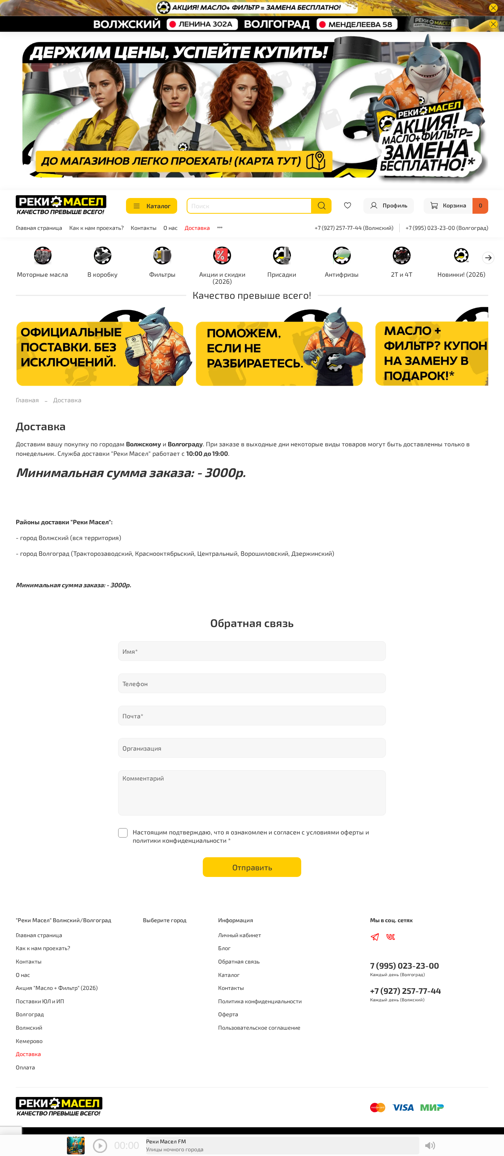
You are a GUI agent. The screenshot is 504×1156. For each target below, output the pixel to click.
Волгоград (30, 1014)
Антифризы (342, 273)
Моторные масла (42, 273)
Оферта (228, 1014)
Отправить (252, 867)
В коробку (102, 273)
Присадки (281, 273)
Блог (224, 948)
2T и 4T (401, 273)
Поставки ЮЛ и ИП (40, 1001)
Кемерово (29, 1041)
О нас (170, 227)
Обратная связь (238, 961)
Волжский (29, 1027)
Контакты (143, 227)
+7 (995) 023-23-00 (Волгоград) (447, 227)
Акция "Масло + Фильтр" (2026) (57, 987)
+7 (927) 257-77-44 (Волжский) (354, 227)
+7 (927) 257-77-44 (405, 990)
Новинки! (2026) (461, 273)
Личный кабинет (239, 935)
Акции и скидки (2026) (222, 277)
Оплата (25, 1067)
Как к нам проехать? (96, 227)
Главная (27, 399)
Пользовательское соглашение (259, 1027)
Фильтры (162, 273)
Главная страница (39, 227)
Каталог (158, 205)
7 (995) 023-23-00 (404, 965)
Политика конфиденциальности (260, 1001)
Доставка (197, 227)
